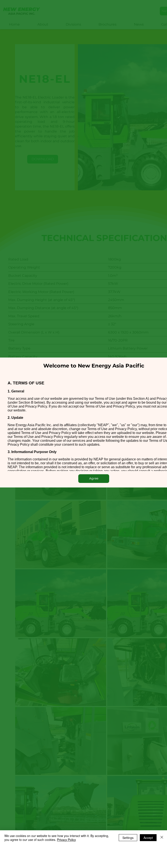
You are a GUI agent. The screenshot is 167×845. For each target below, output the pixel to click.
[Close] (161, 838)
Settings (128, 837)
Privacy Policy (66, 839)
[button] (93, 478)
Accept (148, 837)
